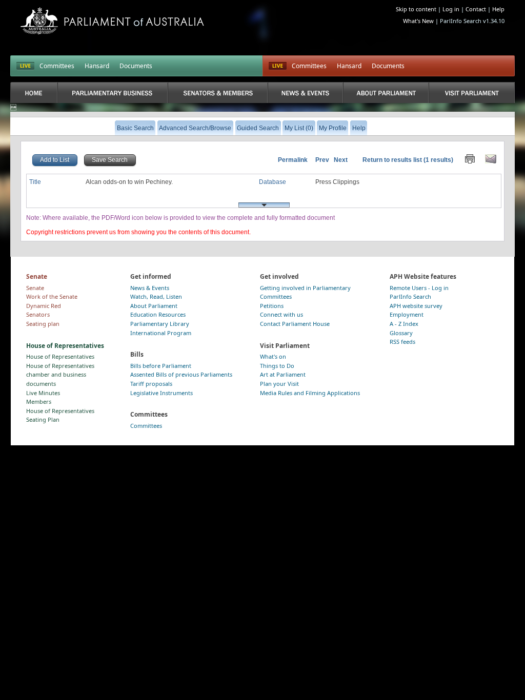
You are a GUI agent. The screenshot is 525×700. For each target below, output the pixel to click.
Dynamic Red (43, 306)
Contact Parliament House (295, 323)
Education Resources (158, 314)
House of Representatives (60, 356)
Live (278, 66)
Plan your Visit (279, 383)
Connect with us (281, 314)
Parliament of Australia (112, 20)
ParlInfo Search (410, 296)
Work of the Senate (51, 296)
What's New (418, 21)
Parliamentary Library (159, 323)
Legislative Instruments (161, 393)
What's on (273, 356)
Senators (38, 314)
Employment (406, 314)
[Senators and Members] (218, 92)
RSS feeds (402, 341)
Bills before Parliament (160, 365)
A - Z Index (404, 323)
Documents (135, 65)
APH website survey (416, 306)
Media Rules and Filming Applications (310, 393)
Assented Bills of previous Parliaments (181, 374)
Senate (35, 288)
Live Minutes (43, 393)
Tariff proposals (151, 383)
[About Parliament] (386, 92)
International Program (160, 333)
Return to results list (392, 159)
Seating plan (42, 323)
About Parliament (153, 306)
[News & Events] (305, 92)
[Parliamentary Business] (112, 92)
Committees (56, 65)
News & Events (149, 288)
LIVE (25, 66)
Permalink (293, 159)
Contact (476, 9)
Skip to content (416, 9)
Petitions (272, 306)
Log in (450, 9)
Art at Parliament (283, 374)
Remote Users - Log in (419, 288)
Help (498, 9)
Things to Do (277, 365)
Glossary (401, 333)
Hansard (97, 65)
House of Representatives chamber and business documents (60, 374)
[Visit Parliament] (471, 92)
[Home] (33, 92)
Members (38, 401)
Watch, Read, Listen (156, 296)
